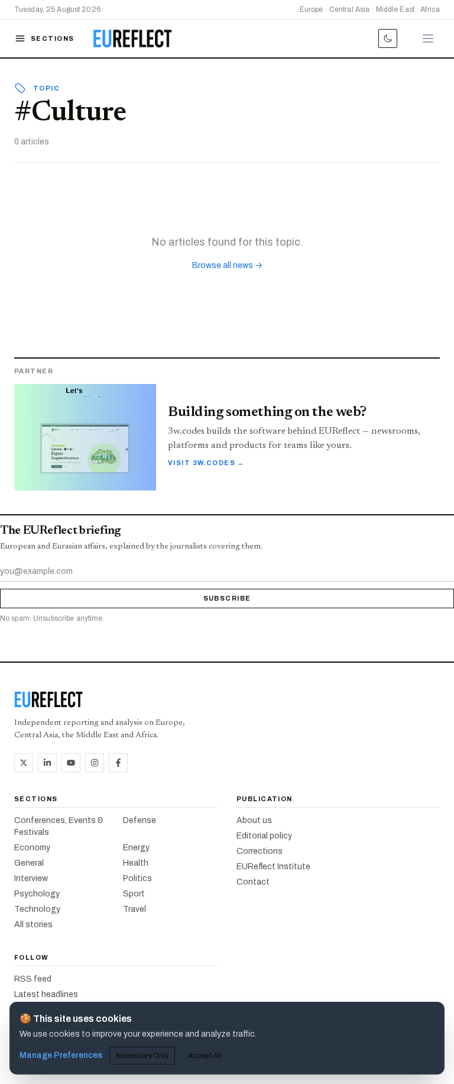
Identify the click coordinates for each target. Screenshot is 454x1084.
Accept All (205, 1055)
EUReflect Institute (273, 866)
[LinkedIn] (47, 762)
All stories (33, 924)
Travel (134, 909)
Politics (137, 878)
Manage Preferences (61, 1055)
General (29, 863)
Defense (139, 820)
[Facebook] (118, 762)
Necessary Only (142, 1055)
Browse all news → (227, 265)
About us (254, 820)
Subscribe (227, 598)
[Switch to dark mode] (387, 38)
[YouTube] (70, 762)
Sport (134, 893)
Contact (253, 881)
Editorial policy (264, 835)
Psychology (37, 893)
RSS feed (32, 979)
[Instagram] (94, 762)
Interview (31, 878)
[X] (23, 762)
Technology (37, 909)
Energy (136, 847)
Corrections (259, 851)
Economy (32, 847)
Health (135, 863)
